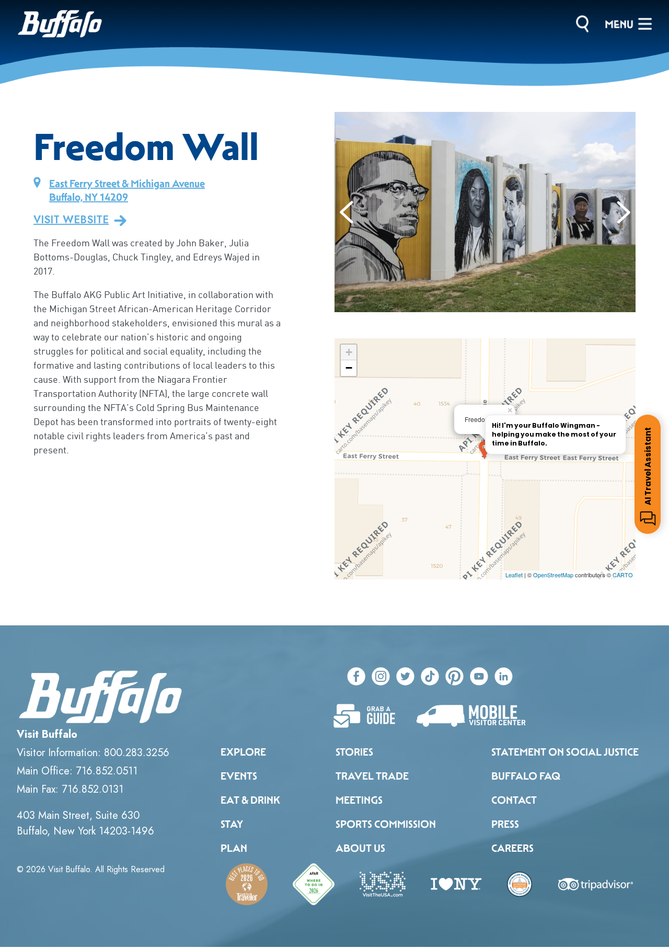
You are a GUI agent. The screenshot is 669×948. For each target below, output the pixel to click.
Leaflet (514, 574)
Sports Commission (386, 824)
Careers (512, 848)
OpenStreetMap (553, 574)
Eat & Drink (250, 800)
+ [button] (348, 352)
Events (239, 776)
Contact (514, 800)
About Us (360, 848)
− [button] (348, 367)
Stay (232, 824)
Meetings (359, 800)
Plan (234, 848)
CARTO (623, 574)
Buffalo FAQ (525, 776)
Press (505, 824)
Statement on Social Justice (565, 752)
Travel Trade (372, 776)
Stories (354, 752)
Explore (243, 752)
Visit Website (71, 220)
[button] (347, 212)
